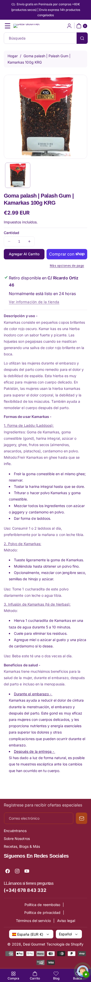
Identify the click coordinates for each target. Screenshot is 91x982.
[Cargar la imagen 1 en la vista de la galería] (17, 175)
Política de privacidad (42, 912)
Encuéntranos (15, 831)
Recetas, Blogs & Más (22, 846)
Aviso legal (66, 920)
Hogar (13, 56)
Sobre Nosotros (17, 838)
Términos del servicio (33, 920)
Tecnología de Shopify (65, 944)
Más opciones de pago (67, 265)
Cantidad (11, 232)
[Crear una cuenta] (69, 26)
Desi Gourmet (34, 944)
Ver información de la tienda (34, 302)
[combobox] (45, 38)
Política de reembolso (42, 904)
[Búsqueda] (82, 38)
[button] (7, 26)
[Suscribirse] (81, 818)
